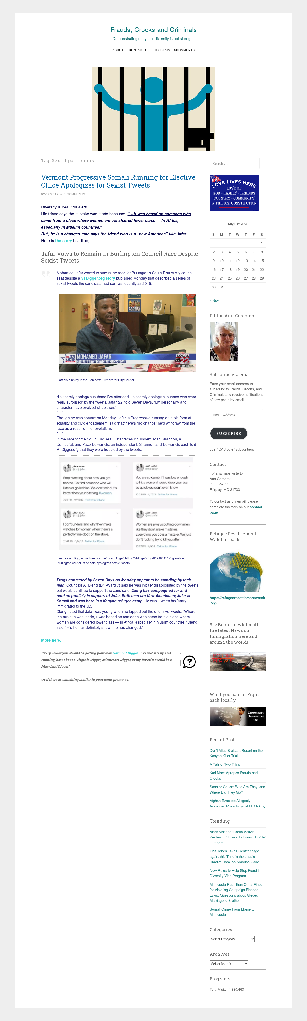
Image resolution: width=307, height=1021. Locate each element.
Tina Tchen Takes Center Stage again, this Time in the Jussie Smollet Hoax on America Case (234, 856)
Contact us (139, 50)
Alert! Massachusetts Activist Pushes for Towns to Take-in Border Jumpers (238, 837)
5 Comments (74, 194)
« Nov (214, 300)
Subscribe (228, 433)
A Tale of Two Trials (225, 764)
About (118, 50)
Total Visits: (219, 989)
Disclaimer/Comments (175, 50)
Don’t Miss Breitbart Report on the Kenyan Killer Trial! (236, 753)
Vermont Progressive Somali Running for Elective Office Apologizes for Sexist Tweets (118, 181)
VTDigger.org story (98, 278)
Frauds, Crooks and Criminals (153, 29)
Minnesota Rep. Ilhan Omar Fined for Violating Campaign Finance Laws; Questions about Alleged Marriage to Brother (236, 892)
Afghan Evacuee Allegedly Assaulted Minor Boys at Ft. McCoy (238, 803)
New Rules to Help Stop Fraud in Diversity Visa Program (235, 873)
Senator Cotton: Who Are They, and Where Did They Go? (237, 789)
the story (63, 240)
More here (50, 640)
